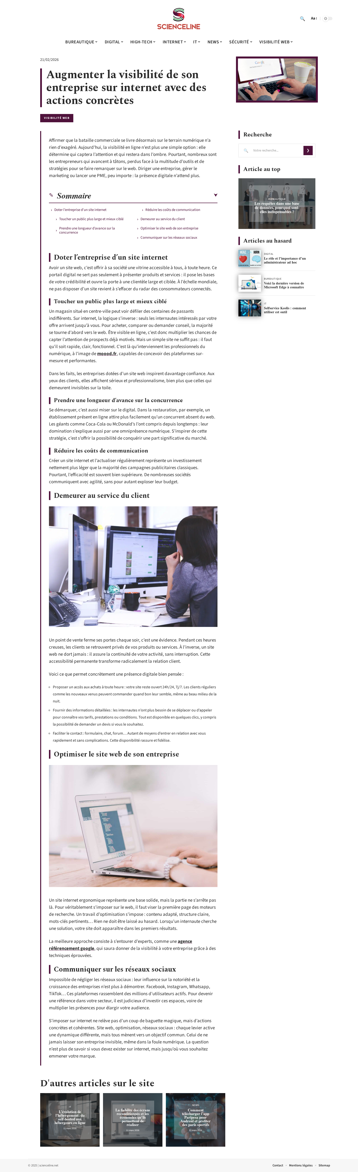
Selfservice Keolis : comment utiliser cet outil (285, 309)
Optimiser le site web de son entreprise (169, 228)
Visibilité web (56, 118)
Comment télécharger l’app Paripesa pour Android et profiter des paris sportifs (195, 1117)
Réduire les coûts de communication (172, 209)
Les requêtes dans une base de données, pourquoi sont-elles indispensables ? (276, 207)
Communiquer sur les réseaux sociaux (169, 237)
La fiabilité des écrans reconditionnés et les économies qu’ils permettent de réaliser (132, 1117)
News (195, 1105)
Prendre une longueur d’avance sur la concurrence (87, 230)
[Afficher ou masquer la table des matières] (154, 195)
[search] (302, 18)
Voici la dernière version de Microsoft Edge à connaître (284, 285)
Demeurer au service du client (163, 219)
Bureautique (277, 199)
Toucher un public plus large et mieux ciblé (91, 219)
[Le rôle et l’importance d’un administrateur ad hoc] (249, 258)
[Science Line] (179, 18)
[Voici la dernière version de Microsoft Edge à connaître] (249, 283)
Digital (268, 254)
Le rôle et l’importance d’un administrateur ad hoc (285, 260)
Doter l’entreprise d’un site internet (80, 209)
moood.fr (107, 353)
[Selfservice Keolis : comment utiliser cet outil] (249, 308)
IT (70, 1107)
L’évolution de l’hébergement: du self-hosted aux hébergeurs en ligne (70, 1117)
